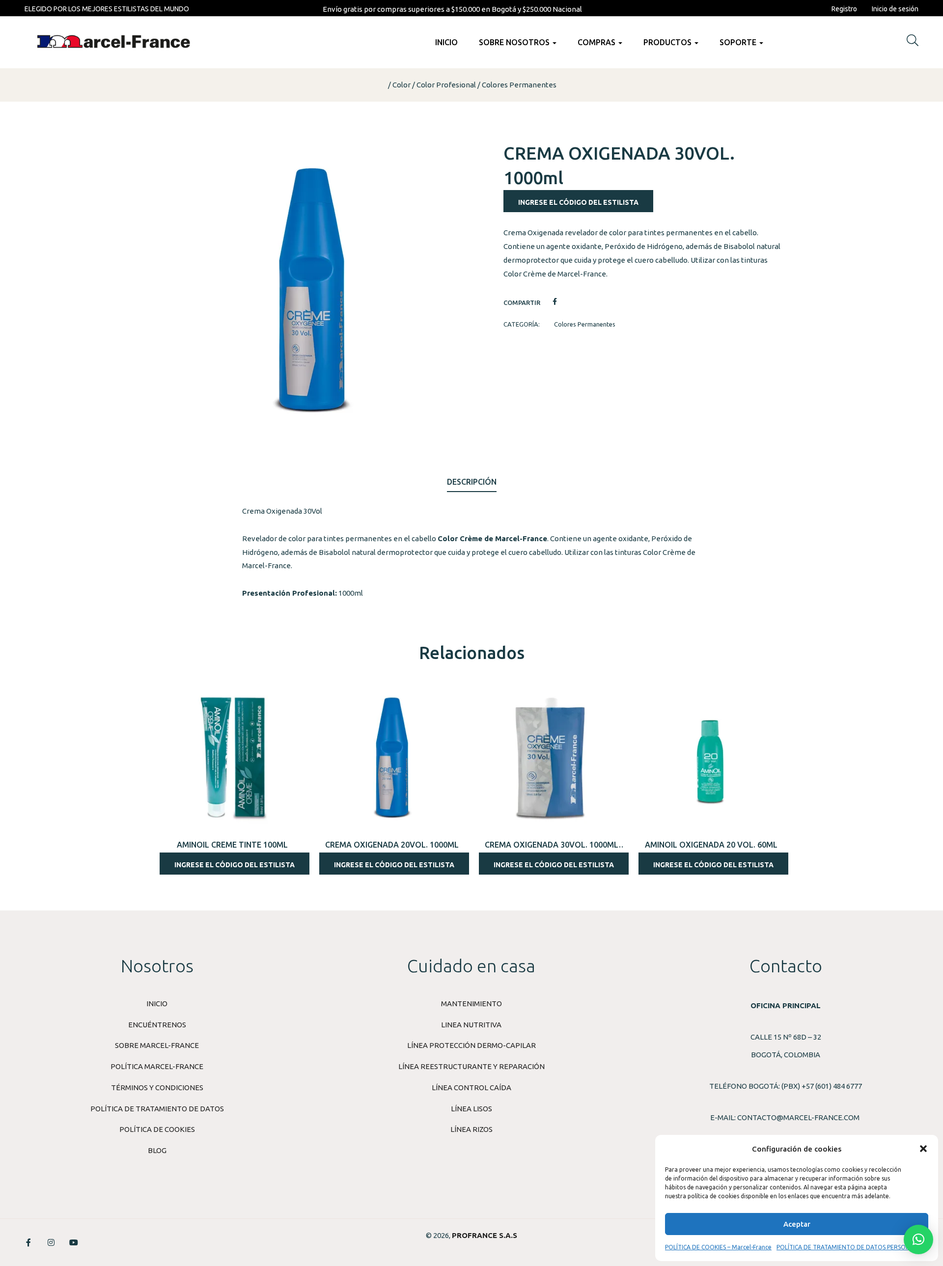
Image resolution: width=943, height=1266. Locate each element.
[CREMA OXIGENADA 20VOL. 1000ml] (391, 757)
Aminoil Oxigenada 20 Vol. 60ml (711, 844)
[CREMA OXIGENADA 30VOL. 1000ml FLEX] (551, 757)
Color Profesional (446, 85)
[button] (923, 1149)
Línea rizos (471, 1129)
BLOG (157, 1150)
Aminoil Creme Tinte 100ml (232, 844)
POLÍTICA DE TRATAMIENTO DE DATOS (157, 1108)
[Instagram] (51, 1242)
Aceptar (796, 1224)
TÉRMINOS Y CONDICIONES (157, 1087)
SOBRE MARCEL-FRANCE (157, 1045)
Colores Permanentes (519, 85)
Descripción (472, 481)
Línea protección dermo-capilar (471, 1045)
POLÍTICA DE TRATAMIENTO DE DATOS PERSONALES (850, 1247)
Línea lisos (471, 1108)
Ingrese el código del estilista (578, 202)
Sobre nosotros (515, 42)
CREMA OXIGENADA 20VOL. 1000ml (392, 844)
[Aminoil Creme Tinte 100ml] (232, 757)
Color (401, 85)
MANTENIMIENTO (471, 1003)
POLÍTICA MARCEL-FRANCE (157, 1066)
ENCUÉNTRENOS (157, 1024)
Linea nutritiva (471, 1024)
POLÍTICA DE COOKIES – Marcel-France (718, 1247)
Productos (668, 42)
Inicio (446, 42)
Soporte (739, 42)
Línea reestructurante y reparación (471, 1066)
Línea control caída (471, 1087)
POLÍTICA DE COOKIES (157, 1129)
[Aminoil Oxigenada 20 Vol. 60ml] (710, 757)
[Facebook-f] (28, 1242)
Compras (597, 42)
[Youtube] (74, 1242)
